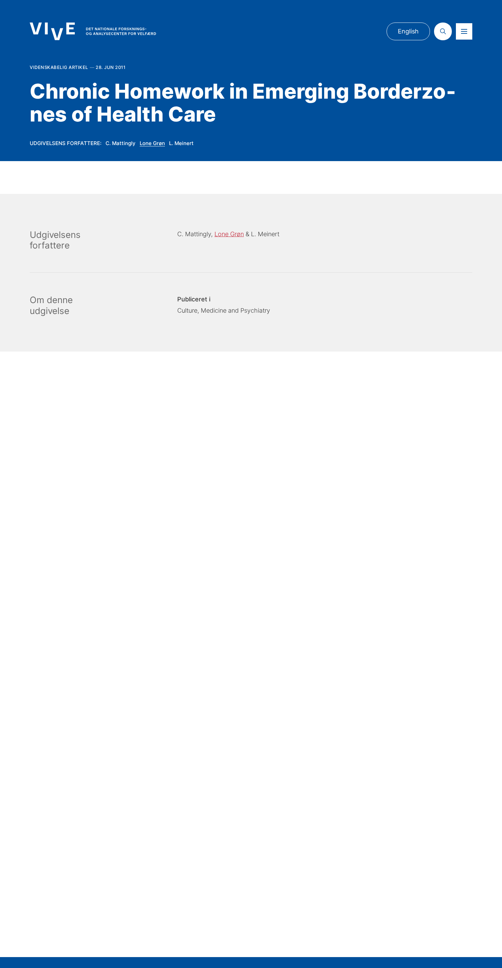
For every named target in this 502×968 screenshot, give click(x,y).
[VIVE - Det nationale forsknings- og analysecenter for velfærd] (93, 31)
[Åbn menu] (464, 31)
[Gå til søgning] (443, 31)
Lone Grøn (152, 143)
